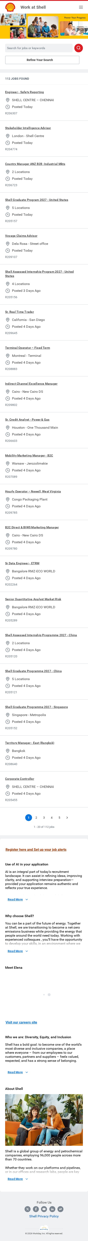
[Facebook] (36, 1209)
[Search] (78, 48)
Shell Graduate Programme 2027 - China (33, 671)
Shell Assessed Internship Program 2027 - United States (39, 274)
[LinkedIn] (52, 1209)
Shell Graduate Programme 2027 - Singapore (36, 707)
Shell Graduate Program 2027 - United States (36, 199)
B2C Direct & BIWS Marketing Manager (32, 527)
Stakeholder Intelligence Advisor (28, 128)
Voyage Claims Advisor (21, 235)
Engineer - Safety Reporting (24, 92)
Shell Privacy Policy (44, 1216)
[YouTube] (44, 1209)
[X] (28, 1209)
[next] (67, 817)
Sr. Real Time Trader (19, 311)
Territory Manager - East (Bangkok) (29, 743)
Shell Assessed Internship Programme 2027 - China (41, 635)
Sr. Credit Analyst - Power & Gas (27, 419)
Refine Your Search (40, 60)
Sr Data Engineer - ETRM (22, 563)
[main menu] (81, 7)
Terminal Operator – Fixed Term (27, 347)
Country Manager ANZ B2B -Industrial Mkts (35, 164)
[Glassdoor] (60, 1209)
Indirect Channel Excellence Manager (31, 383)
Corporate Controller (19, 778)
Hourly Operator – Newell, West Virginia (33, 491)
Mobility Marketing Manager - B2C (29, 455)
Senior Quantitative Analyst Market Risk (33, 599)
